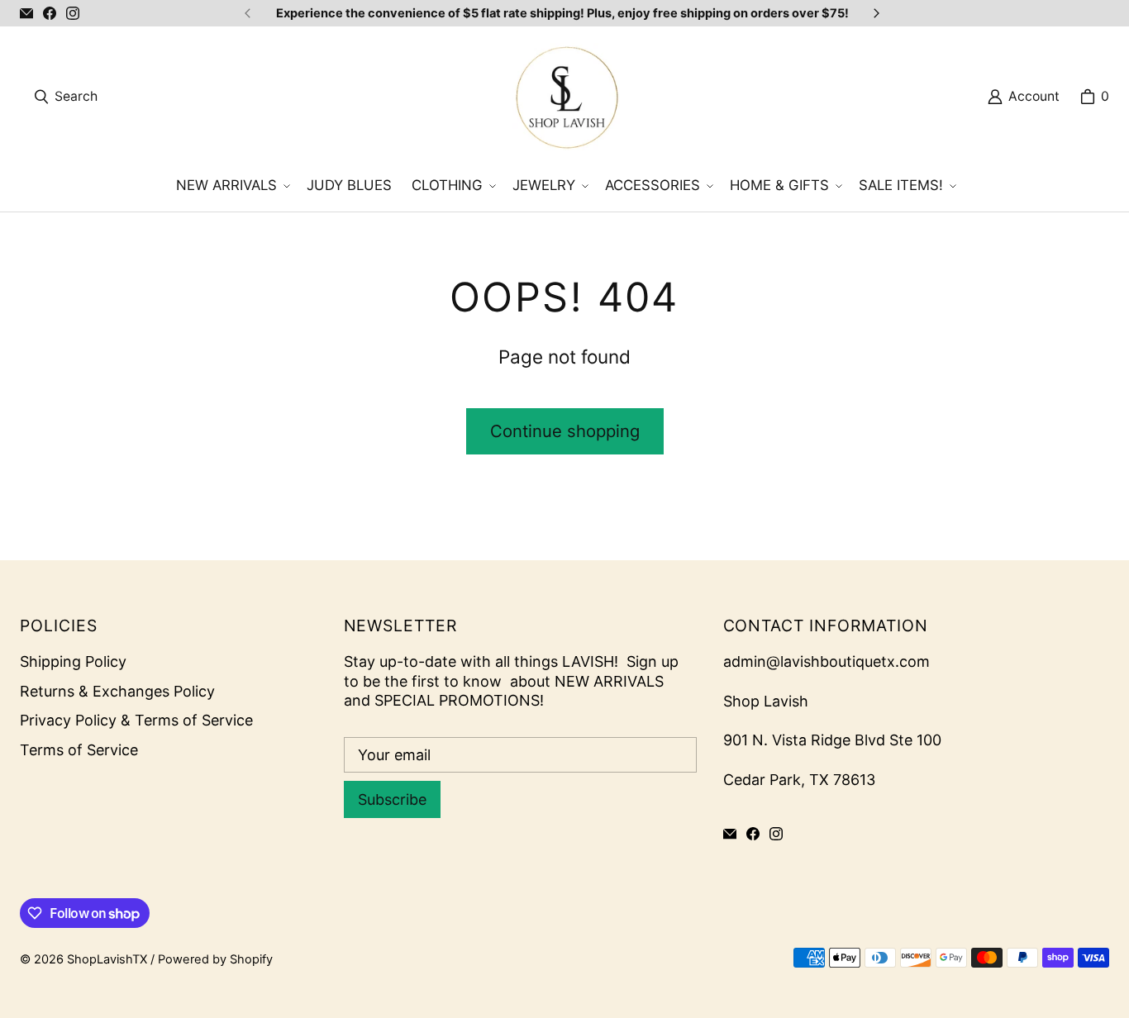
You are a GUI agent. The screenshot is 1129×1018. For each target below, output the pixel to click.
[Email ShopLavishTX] (26, 13)
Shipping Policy (73, 661)
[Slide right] (876, 13)
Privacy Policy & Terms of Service (136, 720)
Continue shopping (565, 431)
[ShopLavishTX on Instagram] (72, 13)
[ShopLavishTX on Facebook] (49, 13)
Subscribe (392, 799)
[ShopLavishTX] (566, 96)
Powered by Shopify (215, 959)
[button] (231, 186)
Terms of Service (79, 750)
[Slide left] (248, 13)
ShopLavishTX (107, 959)
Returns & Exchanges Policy (117, 691)
